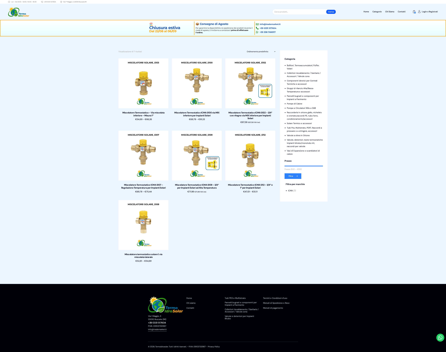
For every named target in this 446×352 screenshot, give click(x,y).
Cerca (331, 12)
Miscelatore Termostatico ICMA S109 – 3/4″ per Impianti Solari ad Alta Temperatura (197, 186)
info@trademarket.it (157, 329)
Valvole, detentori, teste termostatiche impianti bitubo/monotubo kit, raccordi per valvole (305, 143)
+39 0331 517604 (157, 322)
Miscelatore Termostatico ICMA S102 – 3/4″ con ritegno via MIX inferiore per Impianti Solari (250, 115)
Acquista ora (143, 121)
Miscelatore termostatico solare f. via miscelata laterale (143, 256)
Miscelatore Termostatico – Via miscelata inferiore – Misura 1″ (143, 114)
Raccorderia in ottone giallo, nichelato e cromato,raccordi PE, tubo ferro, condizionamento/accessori (304, 115)
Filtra (291, 176)
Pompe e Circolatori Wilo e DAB (301, 108)
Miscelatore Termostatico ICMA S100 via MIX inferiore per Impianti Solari (196, 114)
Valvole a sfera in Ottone (298, 135)
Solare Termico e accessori (299, 123)
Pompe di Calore (294, 103)
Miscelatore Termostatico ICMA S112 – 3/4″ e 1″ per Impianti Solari (250, 186)
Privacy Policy (214, 346)
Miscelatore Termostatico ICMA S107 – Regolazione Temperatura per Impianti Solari (143, 186)
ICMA (290, 190)
